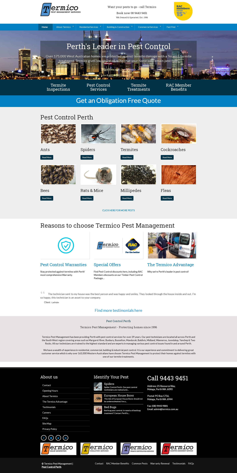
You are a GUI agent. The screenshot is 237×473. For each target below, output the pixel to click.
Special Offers (107, 264)
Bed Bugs (110, 407)
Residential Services (88, 27)
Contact (46, 385)
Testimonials (49, 407)
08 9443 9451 (139, 13)
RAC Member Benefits (178, 87)
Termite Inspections (58, 87)
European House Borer (119, 395)
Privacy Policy (49, 429)
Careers (46, 412)
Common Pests (140, 463)
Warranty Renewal (160, 463)
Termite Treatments (138, 87)
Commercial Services (148, 27)
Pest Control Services (98, 87)
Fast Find (171, 27)
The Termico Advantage (170, 264)
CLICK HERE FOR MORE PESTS (118, 210)
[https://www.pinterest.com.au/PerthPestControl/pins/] (65, 438)
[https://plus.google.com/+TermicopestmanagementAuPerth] (51, 438)
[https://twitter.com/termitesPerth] (58, 438)
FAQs (45, 418)
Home (45, 27)
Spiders (109, 384)
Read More (46, 157)
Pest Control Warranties (63, 264)
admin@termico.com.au (166, 409)
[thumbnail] (58, 134)
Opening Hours (50, 390)
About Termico (63, 27)
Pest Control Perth (118, 321)
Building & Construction (118, 27)
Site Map (46, 423)
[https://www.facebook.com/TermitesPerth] (43, 438)
